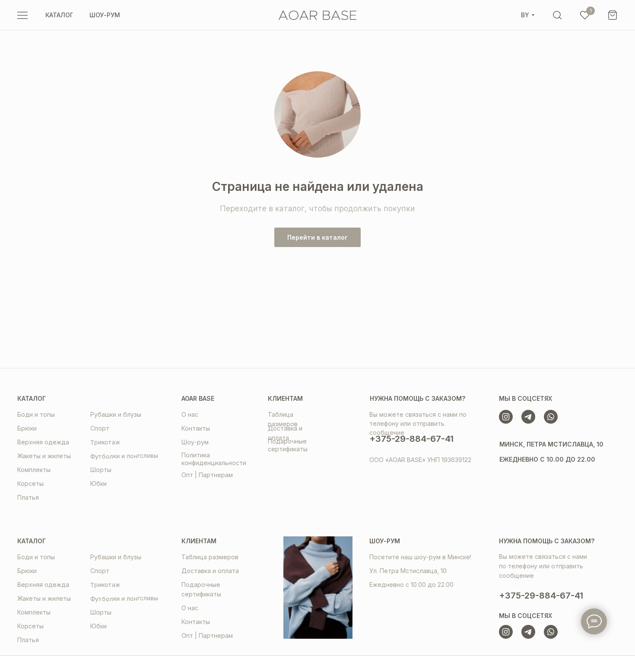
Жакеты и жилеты (44, 456)
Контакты (195, 428)
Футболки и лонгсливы (124, 456)
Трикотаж (105, 442)
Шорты (100, 469)
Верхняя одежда (43, 442)
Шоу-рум (195, 442)
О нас (189, 414)
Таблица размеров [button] (209, 557)
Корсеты (30, 483)
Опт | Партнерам (207, 475)
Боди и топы (36, 414)
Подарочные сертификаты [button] (288, 445)
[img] (557, 15)
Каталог (31, 398)
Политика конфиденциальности (213, 458)
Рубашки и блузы (115, 414)
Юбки (98, 483)
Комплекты (34, 469)
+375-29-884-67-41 (411, 439)
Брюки (27, 428)
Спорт (99, 428)
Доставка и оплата (210, 570)
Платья (28, 497)
